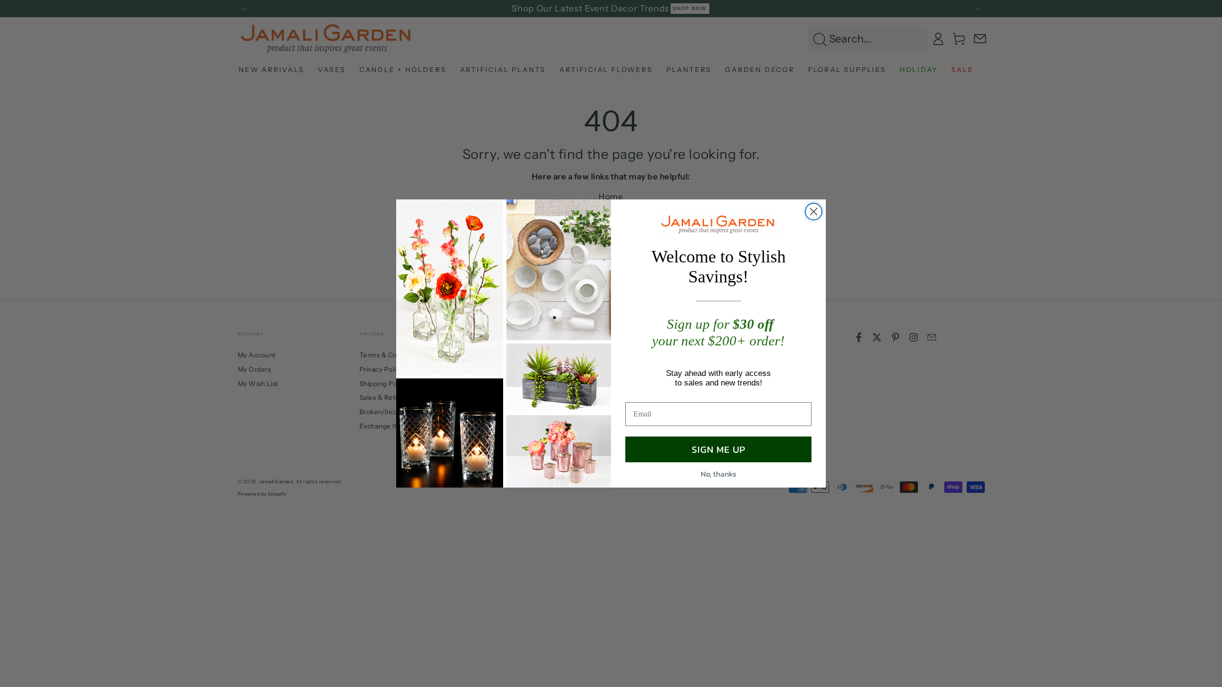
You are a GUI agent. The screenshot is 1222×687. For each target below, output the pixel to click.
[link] (718, 224)
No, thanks (718, 473)
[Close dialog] (813, 211)
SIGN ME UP (719, 449)
